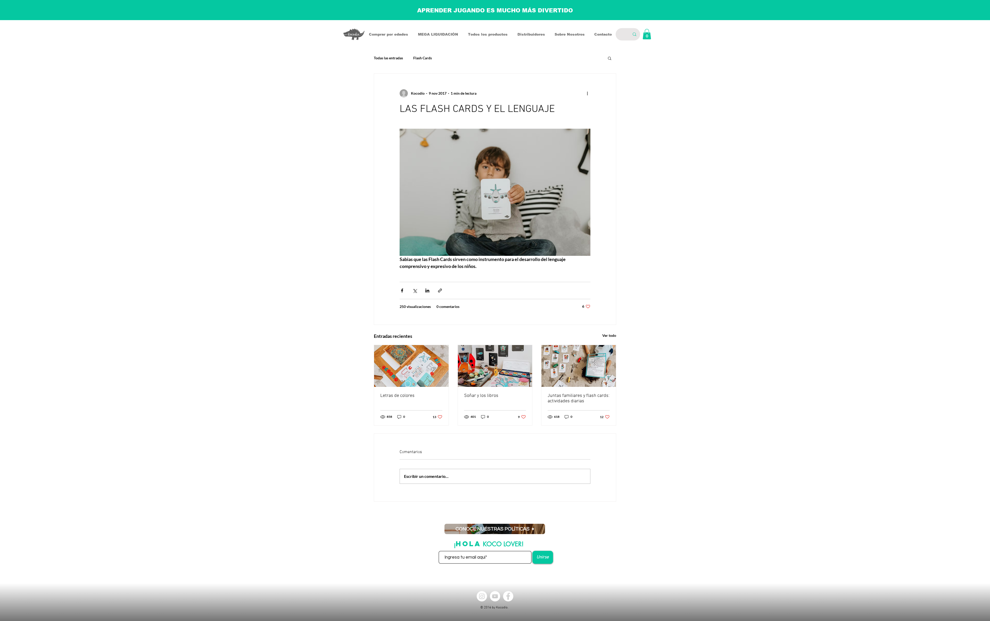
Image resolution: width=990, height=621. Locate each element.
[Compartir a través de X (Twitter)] (414, 290)
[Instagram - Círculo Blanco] (482, 596)
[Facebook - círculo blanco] (508, 596)
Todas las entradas (388, 58)
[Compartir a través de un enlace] (440, 290)
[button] (646, 34)
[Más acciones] (587, 93)
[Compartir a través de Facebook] (402, 290)
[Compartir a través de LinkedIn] (427, 290)
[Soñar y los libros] (495, 366)
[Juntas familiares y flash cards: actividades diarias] (578, 366)
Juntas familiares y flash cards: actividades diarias (578, 398)
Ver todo (609, 335)
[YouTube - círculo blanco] (495, 596)
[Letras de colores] (411, 366)
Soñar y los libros (481, 395)
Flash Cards (422, 58)
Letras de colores (397, 395)
